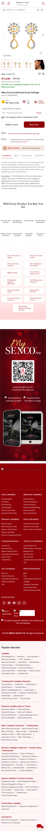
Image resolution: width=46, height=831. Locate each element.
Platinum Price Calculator (32, 529)
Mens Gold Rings (24, 737)
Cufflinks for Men (7, 734)
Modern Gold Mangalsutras (11, 690)
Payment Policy (6, 548)
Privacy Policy (6, 557)
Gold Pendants (7, 687)
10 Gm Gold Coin (7, 793)
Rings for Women (26, 753)
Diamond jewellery (8, 709)
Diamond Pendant (30, 513)
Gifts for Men (6, 790)
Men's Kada (33, 731)
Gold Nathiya (31, 768)
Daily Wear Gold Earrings (10, 756)
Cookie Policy (6, 560)
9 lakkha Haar (21, 793)
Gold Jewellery (32, 657)
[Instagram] (14, 603)
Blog (25, 573)
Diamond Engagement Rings (12, 784)
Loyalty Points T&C (30, 546)
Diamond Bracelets (24, 718)
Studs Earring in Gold (9, 698)
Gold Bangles (6, 507)
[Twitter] (4, 603)
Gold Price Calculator (31, 527)
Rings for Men (21, 731)
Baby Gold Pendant (8, 662)
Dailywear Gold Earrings (28, 693)
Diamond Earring (29, 505)
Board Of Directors (7, 576)
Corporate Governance (9, 579)
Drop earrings (25, 698)
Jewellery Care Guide (31, 584)
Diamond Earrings (8, 712)
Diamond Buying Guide (31, 590)
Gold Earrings (6, 505)
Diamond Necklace (30, 502)
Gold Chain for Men (8, 510)
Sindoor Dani (19, 790)
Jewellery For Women (9, 753)
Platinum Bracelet (7, 532)
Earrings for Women (29, 756)
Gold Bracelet (34, 662)
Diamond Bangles (8, 718)
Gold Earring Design (8, 668)
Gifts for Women (32, 787)
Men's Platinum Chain (9, 527)
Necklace (21, 657)
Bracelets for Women (9, 762)
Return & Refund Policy (9, 551)
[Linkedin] (24, 603)
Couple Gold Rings (26, 770)
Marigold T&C (28, 551)
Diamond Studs (29, 510)
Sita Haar (19, 765)
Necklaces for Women (28, 762)
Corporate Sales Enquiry (10, 554)
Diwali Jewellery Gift (9, 806)
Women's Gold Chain (9, 513)
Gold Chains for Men (9, 693)
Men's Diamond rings (30, 729)
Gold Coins (5, 809)
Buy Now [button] (34, 124)
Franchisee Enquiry (30, 587)
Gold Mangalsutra (8, 657)
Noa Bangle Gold (7, 765)
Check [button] (39, 113)
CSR (2, 584)
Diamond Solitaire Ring (31, 507)
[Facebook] (9, 603)
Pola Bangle (6, 696)
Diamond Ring (28, 499)
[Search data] (4, 10)
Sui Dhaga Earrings (23, 665)
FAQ (24, 576)
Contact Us (5, 546)
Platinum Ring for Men (9, 529)
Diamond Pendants (25, 712)
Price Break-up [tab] (27, 156)
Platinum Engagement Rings (12, 787)
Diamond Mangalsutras (28, 715)
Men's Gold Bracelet (24, 734)
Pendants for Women (27, 759)
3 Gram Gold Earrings (9, 795)
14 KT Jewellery (24, 659)
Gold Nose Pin (23, 673)
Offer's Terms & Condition (32, 548)
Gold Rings (22, 662)
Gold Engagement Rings (27, 781)
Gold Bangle (21, 671)
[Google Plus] (19, 603)
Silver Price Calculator (31, 524)
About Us (4, 573)
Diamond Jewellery (8, 659)
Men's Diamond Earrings (10, 729)
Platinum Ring (6, 524)
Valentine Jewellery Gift (28, 806)
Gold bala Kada (18, 768)
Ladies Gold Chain (8, 671)
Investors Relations (8, 582)
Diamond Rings (7, 665)
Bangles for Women (8, 759)
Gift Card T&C (28, 554)
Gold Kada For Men (8, 673)
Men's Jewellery (7, 731)
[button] (2, 3)
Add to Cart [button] (12, 124)
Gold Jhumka (31, 765)
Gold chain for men (8, 737)
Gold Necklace (6, 499)
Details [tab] (16, 156)
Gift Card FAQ (28, 557)
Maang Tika (5, 768)
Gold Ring (5, 502)
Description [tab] (7, 156)
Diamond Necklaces (8, 715)
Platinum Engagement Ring (11, 535)
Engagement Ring (8, 781)
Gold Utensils (32, 790)
